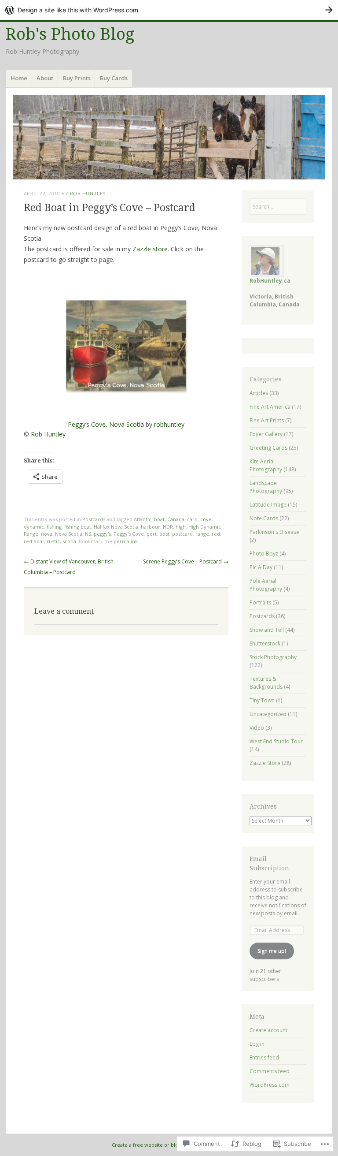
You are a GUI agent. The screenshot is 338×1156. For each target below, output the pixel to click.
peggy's (102, 533)
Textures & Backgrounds (266, 682)
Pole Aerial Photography (266, 585)
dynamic (34, 526)
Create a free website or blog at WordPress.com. (169, 1144)
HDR (168, 526)
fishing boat (77, 526)
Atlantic (142, 519)
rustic (53, 541)
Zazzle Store (265, 763)
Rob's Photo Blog (70, 34)
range (202, 533)
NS (88, 533)
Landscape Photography (266, 487)
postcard (182, 533)
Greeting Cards (268, 447)
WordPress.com (270, 1085)
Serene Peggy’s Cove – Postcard (185, 561)
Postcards (93, 519)
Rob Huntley (88, 193)
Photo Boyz (264, 553)
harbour (150, 526)
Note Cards (264, 518)
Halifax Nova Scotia (116, 526)
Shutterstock (265, 643)
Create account (268, 1030)
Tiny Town (262, 700)
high (181, 526)
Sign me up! (271, 951)
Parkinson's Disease (274, 532)
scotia (69, 541)
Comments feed (270, 1071)
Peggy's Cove (129, 533)
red (216, 533)
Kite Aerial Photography (266, 465)
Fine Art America (270, 406)
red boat (34, 541)
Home (19, 78)
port (152, 533)
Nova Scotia (68, 533)
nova (46, 533)
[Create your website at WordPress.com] (169, 10)
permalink (126, 541)
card (192, 519)
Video (257, 727)
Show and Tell (267, 630)
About (45, 78)
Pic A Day (261, 567)
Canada (175, 519)
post (164, 533)
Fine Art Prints (267, 420)
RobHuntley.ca (270, 280)
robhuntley (169, 424)
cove (206, 519)
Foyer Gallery (266, 434)
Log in (257, 1044)
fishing (54, 526)
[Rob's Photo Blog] (169, 137)
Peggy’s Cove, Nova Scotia (106, 424)
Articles (259, 393)
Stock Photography (273, 657)
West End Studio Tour (276, 741)
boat (159, 519)
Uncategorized (268, 714)
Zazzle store (150, 249)
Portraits (260, 602)
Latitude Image (268, 504)
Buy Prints (77, 78)
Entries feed (264, 1057)
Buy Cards (114, 78)
